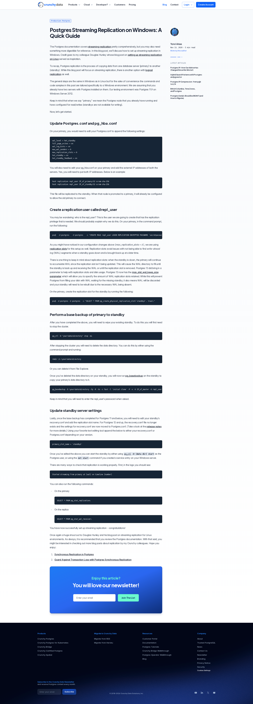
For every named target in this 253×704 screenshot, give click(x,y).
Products (72, 4)
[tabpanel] (186, 47)
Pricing (132, 4)
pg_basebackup (134, 375)
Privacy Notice (203, 663)
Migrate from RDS (102, 639)
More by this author (178, 51)
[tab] (174, 32)
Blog (165, 4)
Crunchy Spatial (44, 655)
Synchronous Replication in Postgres (74, 554)
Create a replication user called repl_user (83, 209)
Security (201, 667)
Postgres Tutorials (150, 647)
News (199, 647)
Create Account (206, 4)
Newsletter (202, 655)
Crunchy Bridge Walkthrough (155, 651)
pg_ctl (127, 454)
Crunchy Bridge (44, 647)
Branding (201, 659)
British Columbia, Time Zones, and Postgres (182, 90)
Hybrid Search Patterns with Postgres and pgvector (186, 76)
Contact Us (202, 651)
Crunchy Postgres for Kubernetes (52, 643)
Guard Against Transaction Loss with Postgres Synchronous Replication (92, 559)
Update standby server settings (76, 410)
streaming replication (99, 46)
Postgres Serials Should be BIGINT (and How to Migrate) (186, 97)
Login (186, 4)
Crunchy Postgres (45, 639)
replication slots (58, 248)
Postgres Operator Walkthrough (156, 655)
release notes (154, 426)
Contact (174, 4)
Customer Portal (149, 639)
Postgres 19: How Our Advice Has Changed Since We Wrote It (184, 69)
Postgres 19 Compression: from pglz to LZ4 (185, 83)
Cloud (87, 4)
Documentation (149, 643)
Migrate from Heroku (103, 643)
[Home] (50, 5)
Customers (119, 4)
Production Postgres (60, 21)
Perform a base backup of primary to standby (87, 314)
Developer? (102, 4)
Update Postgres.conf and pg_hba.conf (83, 123)
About (200, 639)
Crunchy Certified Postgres (50, 651)
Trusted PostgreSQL (206, 643)
